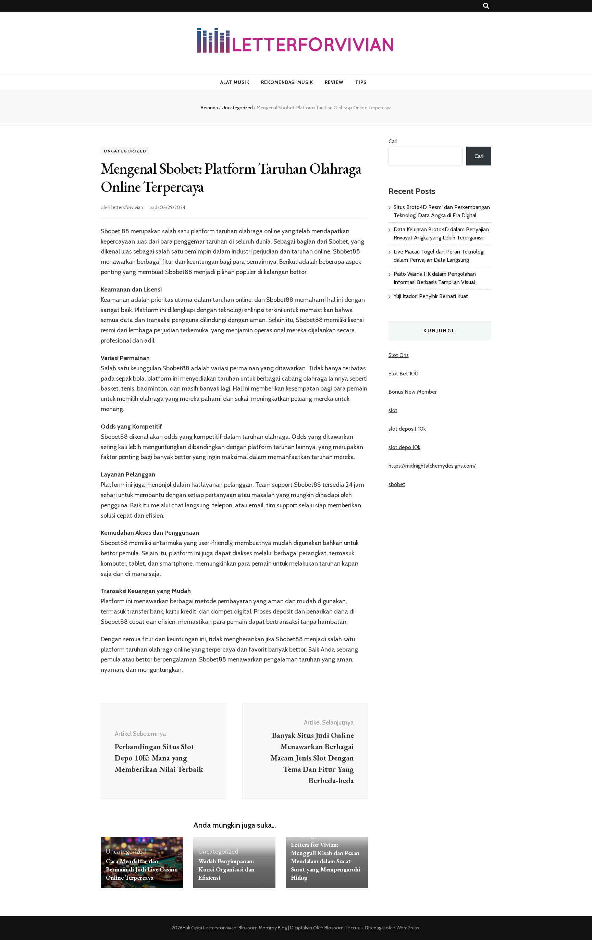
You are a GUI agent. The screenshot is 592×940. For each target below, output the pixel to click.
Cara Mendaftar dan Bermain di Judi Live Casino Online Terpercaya (142, 869)
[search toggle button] (486, 6)
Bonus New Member (412, 391)
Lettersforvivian (219, 928)
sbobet (396, 484)
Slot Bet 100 (403, 373)
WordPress (407, 928)
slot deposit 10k (407, 428)
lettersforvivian (127, 207)
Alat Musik (234, 82)
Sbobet (110, 231)
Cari (392, 141)
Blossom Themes (343, 928)
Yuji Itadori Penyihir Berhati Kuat (431, 296)
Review (334, 82)
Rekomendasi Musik (287, 82)
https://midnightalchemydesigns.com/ (432, 465)
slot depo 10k (404, 447)
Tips (361, 82)
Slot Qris (398, 355)
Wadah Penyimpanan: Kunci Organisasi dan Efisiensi (226, 869)
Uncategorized (125, 150)
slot (392, 410)
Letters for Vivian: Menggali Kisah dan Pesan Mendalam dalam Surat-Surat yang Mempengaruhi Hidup (325, 861)
